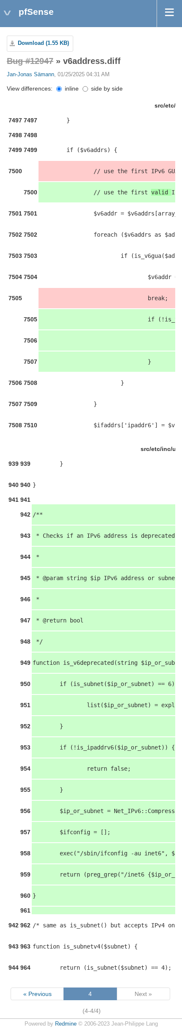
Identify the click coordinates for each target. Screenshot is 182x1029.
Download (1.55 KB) (43, 43)
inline (71, 88)
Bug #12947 (30, 61)
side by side (106, 88)
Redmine (66, 1024)
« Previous (37, 993)
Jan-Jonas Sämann (30, 74)
